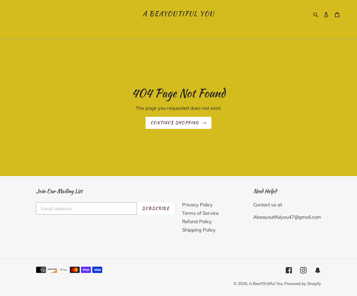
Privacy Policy (197, 205)
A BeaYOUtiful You (179, 14)
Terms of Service (200, 213)
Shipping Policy (199, 230)
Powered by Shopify (302, 283)
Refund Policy (197, 221)
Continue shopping (175, 123)
